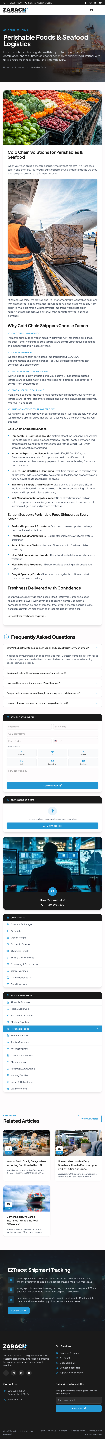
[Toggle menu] (99, 10)
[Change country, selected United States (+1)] (56, 741)
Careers (63, 1430)
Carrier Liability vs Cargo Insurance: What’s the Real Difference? (22, 1220)
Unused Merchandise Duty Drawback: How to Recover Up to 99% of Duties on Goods (77, 1165)
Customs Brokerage (70, 1353)
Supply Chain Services (71, 1372)
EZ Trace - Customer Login (40, 2)
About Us (52, 1430)
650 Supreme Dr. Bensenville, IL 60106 (19, 1392)
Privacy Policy (95, 1430)
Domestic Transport (70, 1367)
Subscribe (77, 1408)
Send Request (50, 785)
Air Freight (65, 1357)
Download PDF (54, 825)
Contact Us (17, 1310)
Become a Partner (78, 1430)
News (42, 1430)
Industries (19, 67)
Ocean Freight (67, 1362)
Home (6, 67)
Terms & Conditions (93, 1434)
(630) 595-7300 (14, 2)
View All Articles (89, 1118)
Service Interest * (13, 747)
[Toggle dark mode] (91, 10)
